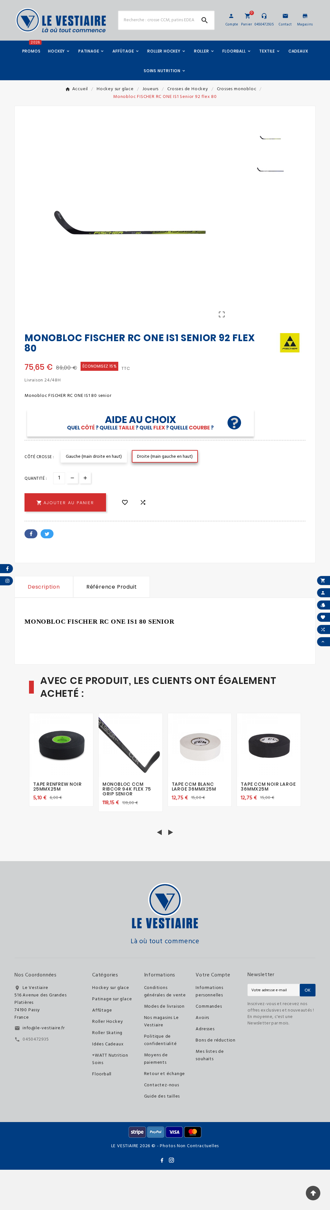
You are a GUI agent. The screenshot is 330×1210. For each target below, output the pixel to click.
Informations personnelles (209, 991)
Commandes (209, 1006)
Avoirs (202, 1018)
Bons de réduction (216, 1040)
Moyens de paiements (156, 1059)
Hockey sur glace (110, 988)
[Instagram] (171, 1160)
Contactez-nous (161, 1085)
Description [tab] (44, 587)
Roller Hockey (107, 1021)
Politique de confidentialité (160, 1040)
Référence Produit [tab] (111, 587)
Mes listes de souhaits (210, 1055)
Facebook (30, 533)
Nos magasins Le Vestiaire (161, 1021)
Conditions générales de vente (165, 991)
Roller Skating (107, 1033)
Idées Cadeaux (107, 1044)
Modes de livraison (164, 1006)
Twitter (47, 533)
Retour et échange (164, 1074)
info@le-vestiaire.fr (44, 1028)
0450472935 (36, 1039)
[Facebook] (161, 1160)
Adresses (205, 1029)
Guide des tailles (162, 1096)
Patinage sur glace (112, 999)
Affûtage (102, 1010)
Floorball (102, 1074)
